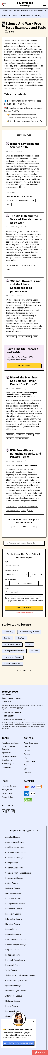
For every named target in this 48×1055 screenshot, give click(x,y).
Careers (27, 750)
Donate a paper (29, 761)
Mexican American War (12, 664)
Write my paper (24, 608)
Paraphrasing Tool (8, 764)
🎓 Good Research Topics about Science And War (25, 121)
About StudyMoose (31, 743)
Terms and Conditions (9, 786)
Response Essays (12, 1011)
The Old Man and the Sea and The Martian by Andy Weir (26, 219)
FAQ (25, 758)
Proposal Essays (12, 950)
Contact (27, 747)
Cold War (21, 638)
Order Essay (6, 767)
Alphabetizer (6, 753)
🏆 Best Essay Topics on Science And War (22, 115)
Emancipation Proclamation (14, 651)
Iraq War (34, 651)
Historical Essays (12, 1001)
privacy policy (30, 598)
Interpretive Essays (13, 996)
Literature (27, 772)
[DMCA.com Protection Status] (28, 800)
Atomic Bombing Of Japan (29, 632)
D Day (29, 644)
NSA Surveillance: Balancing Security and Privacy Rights (25, 454)
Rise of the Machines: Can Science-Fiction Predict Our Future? (24, 381)
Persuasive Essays (13, 934)
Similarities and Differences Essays (20, 975)
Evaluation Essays (13, 898)
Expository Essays (13, 914)
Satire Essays (11, 970)
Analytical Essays (12, 837)
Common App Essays (14, 868)
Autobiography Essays (14, 847)
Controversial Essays (14, 878)
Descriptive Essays (13, 893)
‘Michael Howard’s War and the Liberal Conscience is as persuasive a (25, 286)
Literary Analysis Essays (15, 991)
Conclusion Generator (9, 756)
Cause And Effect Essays (15, 852)
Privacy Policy (7, 790)
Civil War (7, 638)
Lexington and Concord (12, 657)
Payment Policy (7, 797)
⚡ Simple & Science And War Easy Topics (22, 118)
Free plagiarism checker (10, 743)
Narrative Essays (12, 924)
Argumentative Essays (14, 842)
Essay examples (24, 135)
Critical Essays (11, 883)
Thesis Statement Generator (8, 748)
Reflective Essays (12, 955)
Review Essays (11, 1006)
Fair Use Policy (7, 793)
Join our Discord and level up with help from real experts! (22, 11)
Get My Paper (24, 365)
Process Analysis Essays (15, 944)
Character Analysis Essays (16, 980)
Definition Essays (12, 888)
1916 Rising (8, 632)
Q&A (25, 769)
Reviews (27, 754)
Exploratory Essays (13, 909)
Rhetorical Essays (12, 965)
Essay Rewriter (7, 760)
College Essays (11, 862)
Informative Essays (13, 919)
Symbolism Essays (13, 985)
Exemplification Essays (15, 903)
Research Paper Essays (15, 960)
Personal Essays (12, 929)
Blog (25, 765)
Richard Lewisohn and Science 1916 (25, 145)
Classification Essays (14, 857)
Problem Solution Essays (15, 939)
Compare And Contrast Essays (18, 873)
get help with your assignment (18, 1043)
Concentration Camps (12, 644)
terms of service (16, 598)
